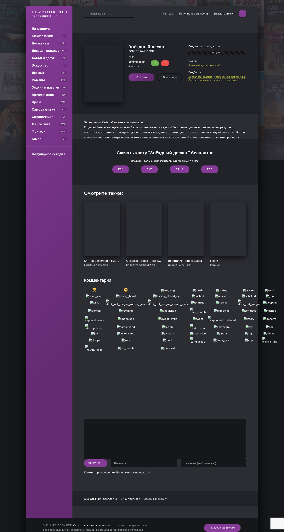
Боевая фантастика (200, 76)
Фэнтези (38, 131)
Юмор (37, 139)
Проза (37, 102)
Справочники (42, 117)
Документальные (46, 50)
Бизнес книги (42, 36)
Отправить (96, 463)
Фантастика (41, 124)
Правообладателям (222, 527)
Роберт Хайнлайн (141, 51)
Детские (38, 72)
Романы (38, 80)
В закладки (170, 77)
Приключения (43, 94)
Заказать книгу (223, 13)
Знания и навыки (45, 87)
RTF (209, 169)
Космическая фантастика (229, 76)
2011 (131, 57)
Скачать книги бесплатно (88, 525)
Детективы (40, 43)
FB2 (120, 169)
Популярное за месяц (193, 13)
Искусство (40, 65)
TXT (149, 169)
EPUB (179, 169)
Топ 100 (168, 13)
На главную (41, 28)
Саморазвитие (43, 109)
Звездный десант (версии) (204, 65)
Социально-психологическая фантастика (213, 80)
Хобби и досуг (43, 58)
